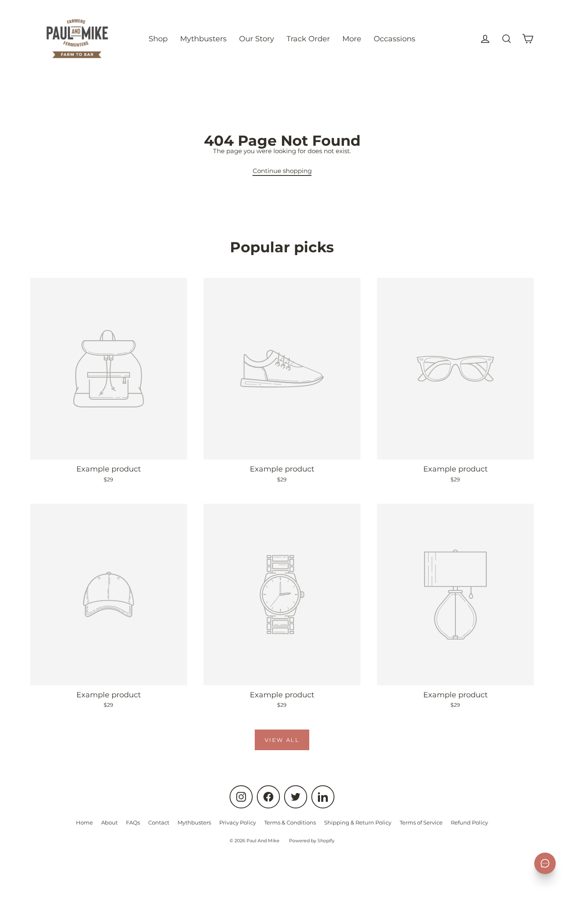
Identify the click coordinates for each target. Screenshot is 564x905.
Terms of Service (421, 822)
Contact (158, 822)
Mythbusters (203, 38)
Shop (158, 38)
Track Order (308, 38)
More (351, 38)
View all (282, 740)
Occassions (394, 38)
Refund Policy (469, 822)
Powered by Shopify (311, 840)
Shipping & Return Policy (357, 822)
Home (84, 822)
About (109, 822)
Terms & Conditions (290, 822)
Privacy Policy (237, 822)
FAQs (133, 822)
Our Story (256, 38)
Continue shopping (282, 171)
